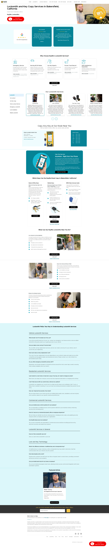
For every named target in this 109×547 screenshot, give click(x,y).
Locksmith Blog (51, 536)
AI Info (81, 536)
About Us (66, 536)
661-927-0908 (26, 139)
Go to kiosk (35, 215)
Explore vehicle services (54, 258)
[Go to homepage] (4, 2)
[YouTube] (78, 533)
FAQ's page (46, 517)
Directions (31, 139)
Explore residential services (54, 288)
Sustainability (71, 536)
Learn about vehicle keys (54, 224)
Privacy (63, 536)
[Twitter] (75, 533)
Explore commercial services (54, 321)
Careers (56, 536)
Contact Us (29, 519)
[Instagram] (81, 533)
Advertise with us (76, 536)
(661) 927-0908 (54, 216)
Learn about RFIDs (73, 209)
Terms (59, 536)
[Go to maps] (63, 138)
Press (47, 536)
